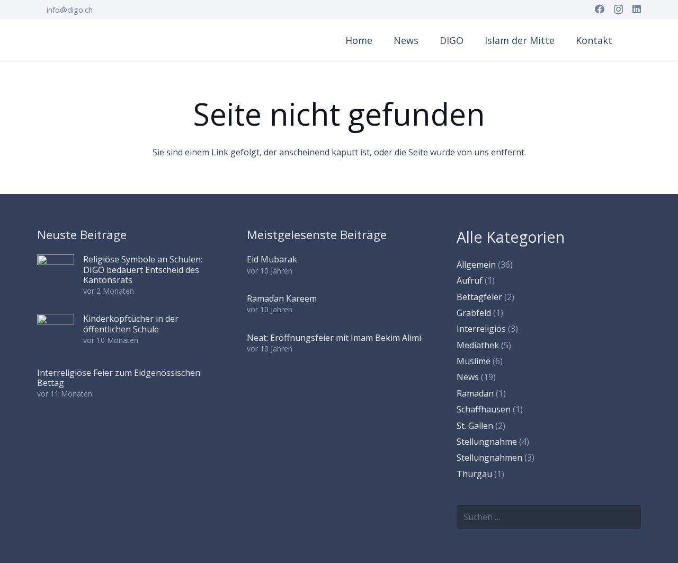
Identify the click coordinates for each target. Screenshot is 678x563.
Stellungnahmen (489, 457)
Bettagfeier (479, 297)
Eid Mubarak (272, 259)
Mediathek (478, 345)
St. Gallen (475, 426)
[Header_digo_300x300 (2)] (62, 40)
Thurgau (474, 474)
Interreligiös (481, 329)
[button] (470, 40)
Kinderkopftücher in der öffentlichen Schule (131, 324)
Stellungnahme (487, 441)
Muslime (473, 361)
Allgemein (476, 264)
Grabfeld (474, 313)
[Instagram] (618, 9)
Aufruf (470, 280)
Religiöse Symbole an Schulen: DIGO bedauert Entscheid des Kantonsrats (142, 269)
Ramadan (475, 393)
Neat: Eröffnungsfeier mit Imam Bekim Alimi (334, 338)
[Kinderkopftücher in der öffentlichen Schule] (55, 332)
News (468, 377)
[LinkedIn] (636, 9)
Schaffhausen (484, 409)
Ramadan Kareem (282, 298)
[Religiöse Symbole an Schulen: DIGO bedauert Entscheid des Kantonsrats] (55, 273)
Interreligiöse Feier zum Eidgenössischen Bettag (118, 378)
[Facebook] (599, 9)
